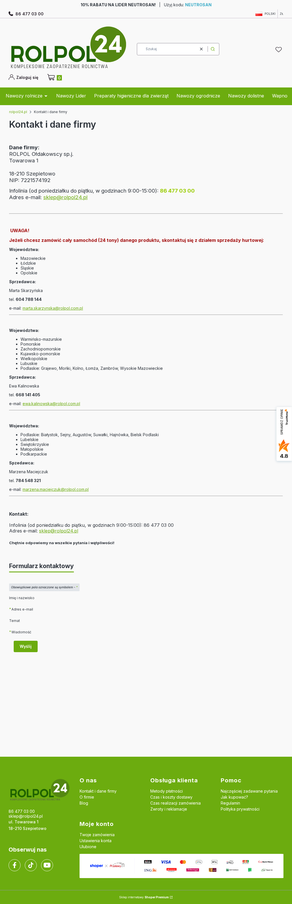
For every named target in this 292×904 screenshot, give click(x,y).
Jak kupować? (234, 797)
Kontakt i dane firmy (98, 791)
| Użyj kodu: (146, 4)
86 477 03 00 (29, 13)
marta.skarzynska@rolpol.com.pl (53, 308)
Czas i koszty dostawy (171, 797)
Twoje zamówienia (97, 834)
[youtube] (47, 865)
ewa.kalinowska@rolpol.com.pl (51, 403)
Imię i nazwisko (22, 598)
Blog (84, 803)
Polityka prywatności (240, 809)
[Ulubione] (279, 49)
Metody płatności (166, 791)
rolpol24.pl (18, 112)
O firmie (87, 797)
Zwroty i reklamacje (168, 809)
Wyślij (26, 646)
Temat (14, 621)
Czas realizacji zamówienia (175, 803)
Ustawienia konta (95, 840)
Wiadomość (21, 632)
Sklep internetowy (144, 897)
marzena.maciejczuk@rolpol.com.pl (56, 489)
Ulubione (88, 846)
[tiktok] (31, 865)
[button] (213, 49)
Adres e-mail (22, 609)
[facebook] (14, 865)
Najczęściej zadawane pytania (249, 791)
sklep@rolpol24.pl (65, 197)
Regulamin (230, 803)
